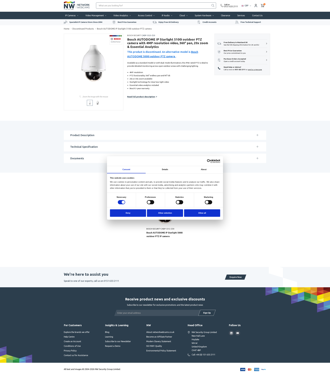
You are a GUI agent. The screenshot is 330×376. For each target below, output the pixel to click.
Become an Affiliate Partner (159, 337)
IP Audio (166, 15)
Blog (107, 332)
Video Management (94, 15)
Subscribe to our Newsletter (118, 341)
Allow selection (165, 213)
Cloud (182, 15)
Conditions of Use (72, 346)
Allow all (202, 213)
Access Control (145, 15)
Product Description (82, 135)
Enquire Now (236, 277)
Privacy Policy (70, 350)
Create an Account (72, 341)
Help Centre (69, 337)
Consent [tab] (126, 169)
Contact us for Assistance (76, 355)
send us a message (255, 69)
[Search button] (213, 5)
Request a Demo (112, 346)
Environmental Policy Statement (161, 350)
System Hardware (203, 15)
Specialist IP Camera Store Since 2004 (85, 22)
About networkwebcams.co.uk (160, 332)
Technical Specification (84, 146)
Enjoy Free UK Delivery (169, 22)
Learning (109, 337)
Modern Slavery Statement (158, 341)
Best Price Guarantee (127, 22)
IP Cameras (70, 15)
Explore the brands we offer (77, 332)
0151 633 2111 (231, 6)
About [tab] (204, 169)
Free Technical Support (251, 22)
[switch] (150, 202)
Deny (128, 213)
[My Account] (255, 5)
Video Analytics (120, 15)
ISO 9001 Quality (154, 346)
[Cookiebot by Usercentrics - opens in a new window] (209, 161)
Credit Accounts (209, 22)
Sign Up (207, 313)
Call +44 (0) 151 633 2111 (203, 354)
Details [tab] (165, 169)
